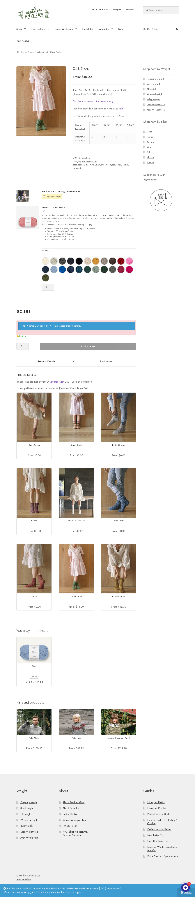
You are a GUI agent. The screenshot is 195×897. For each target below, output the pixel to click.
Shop (19, 29)
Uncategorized (41, 52)
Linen (149, 131)
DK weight (152, 89)
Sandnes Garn (57, 381)
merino (105, 164)
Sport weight (153, 83)
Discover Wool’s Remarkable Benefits (162, 848)
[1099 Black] (79, 261)
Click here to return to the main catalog (93, 101)
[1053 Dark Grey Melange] (62, 261)
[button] (22, 196)
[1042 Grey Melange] (53, 261)
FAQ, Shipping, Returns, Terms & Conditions (75, 833)
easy (88, 164)
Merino (150, 162)
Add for (53, 196)
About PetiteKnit (71, 808)
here (121, 108)
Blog (120, 29)
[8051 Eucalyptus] (95, 269)
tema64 (77, 168)
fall (93, 164)
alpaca (81, 164)
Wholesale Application (74, 820)
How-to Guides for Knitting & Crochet (162, 821)
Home (23, 52)
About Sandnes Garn (73, 802)
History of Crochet (156, 808)
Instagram (117, 9)
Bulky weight (153, 99)
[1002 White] (45, 261)
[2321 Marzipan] (87, 261)
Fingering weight (155, 78)
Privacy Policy (70, 826)
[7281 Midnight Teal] (87, 269)
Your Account (23, 41)
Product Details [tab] (46, 361)
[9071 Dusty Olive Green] (112, 269)
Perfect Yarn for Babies (159, 829)
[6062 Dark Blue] (70, 269)
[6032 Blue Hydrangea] (53, 269)
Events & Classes (64, 29)
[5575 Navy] (45, 269)
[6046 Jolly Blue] (62, 269)
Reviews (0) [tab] (106, 361)
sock (119, 164)
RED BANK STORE (100, 9)
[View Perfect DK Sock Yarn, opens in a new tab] (44, 211)
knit (98, 164)
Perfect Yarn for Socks (158, 814)
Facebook (130, 9)
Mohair (150, 136)
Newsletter (88, 29)
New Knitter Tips (156, 835)
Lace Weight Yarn (156, 104)
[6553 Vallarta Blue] (79, 269)
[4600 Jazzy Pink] (129, 269)
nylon (112, 164)
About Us (104, 29)
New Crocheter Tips (157, 841)
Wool (149, 147)
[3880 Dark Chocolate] (112, 261)
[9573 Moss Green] (45, 277)
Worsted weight (155, 94)
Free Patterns (38, 29)
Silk (148, 152)
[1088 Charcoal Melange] (70, 261)
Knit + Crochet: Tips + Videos (162, 856)
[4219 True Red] (120, 261)
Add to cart (88, 346)
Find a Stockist (70, 814)
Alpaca (150, 157)
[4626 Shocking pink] (129, 261)
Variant (46, 250)
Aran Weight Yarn (156, 109)
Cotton (150, 142)
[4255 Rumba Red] (120, 269)
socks (125, 164)
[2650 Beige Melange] (104, 261)
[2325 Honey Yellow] (95, 261)
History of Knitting (156, 802)
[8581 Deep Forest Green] (104, 269)
